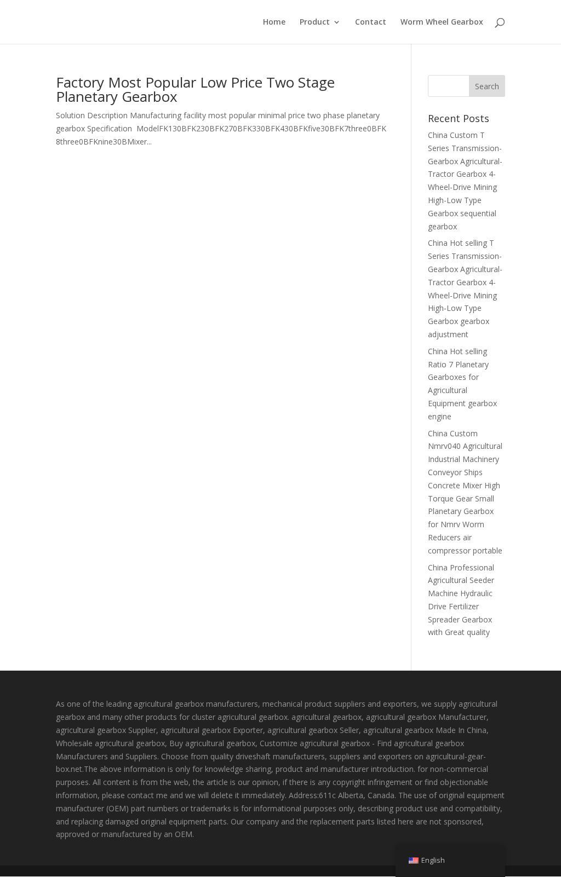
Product (315, 22)
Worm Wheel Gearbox (441, 22)
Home (274, 22)
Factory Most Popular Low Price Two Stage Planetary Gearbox (195, 89)
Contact (370, 22)
